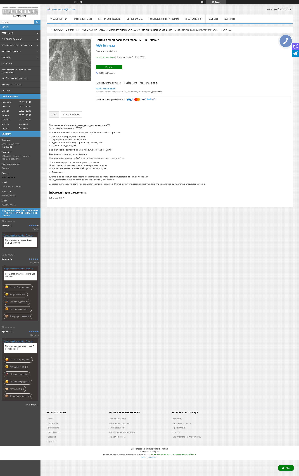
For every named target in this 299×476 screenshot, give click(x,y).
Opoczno (52, 441)
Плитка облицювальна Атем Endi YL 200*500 (18, 241)
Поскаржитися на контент (159, 454)
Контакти (229, 19)
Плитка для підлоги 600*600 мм (124, 30)
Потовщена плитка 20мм (122, 432)
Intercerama (53, 427)
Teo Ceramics (54, 432)
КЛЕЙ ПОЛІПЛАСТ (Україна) (15, 78)
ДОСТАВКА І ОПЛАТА (11, 84)
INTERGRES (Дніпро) (11, 51)
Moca (177, 30)
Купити (109, 67)
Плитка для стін (83, 19)
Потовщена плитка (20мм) (164, 19)
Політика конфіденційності (184, 454)
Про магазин (179, 427)
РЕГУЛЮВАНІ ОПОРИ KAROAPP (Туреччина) (16, 71)
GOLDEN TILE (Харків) (12, 39)
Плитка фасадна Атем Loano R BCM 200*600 (19, 347)
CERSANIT (6, 57)
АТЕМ (102, 30)
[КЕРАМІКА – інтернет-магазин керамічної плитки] (20, 11)
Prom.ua (164, 449)
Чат (288, 468)
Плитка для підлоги (109, 19)
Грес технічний (193, 19)
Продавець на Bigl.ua (149, 452)
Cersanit (52, 436)
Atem (50, 418)
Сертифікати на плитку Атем (187, 436)
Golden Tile (53, 423)
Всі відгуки (31, 404)
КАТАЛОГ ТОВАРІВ (64, 30)
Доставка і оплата (182, 423)
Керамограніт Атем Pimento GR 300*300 (20, 275)
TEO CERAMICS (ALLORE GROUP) (17, 45)
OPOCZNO (7, 63)
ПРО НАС (6, 90)
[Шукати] (37, 22)
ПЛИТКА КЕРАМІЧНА (86, 30)
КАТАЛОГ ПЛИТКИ (58, 19)
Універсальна (134, 19)
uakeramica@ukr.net (12, 186)
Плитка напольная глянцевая (157, 30)
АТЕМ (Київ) (7, 33)
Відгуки (213, 19)
